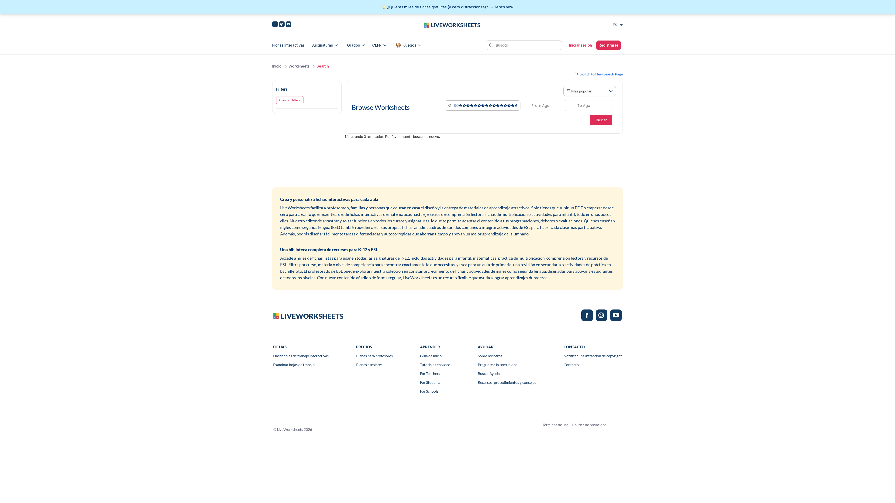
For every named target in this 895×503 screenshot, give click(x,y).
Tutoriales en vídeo (435, 364)
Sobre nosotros (490, 355)
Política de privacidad (589, 424)
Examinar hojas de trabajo (294, 364)
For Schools (429, 391)
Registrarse (609, 45)
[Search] (491, 45)
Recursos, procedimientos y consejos (507, 382)
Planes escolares (369, 364)
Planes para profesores (374, 355)
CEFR (377, 45)
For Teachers (430, 373)
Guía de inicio (431, 355)
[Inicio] (452, 24)
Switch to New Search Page (601, 74)
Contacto (571, 364)
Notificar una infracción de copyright (593, 355)
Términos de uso (555, 424)
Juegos (409, 45)
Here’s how (503, 7)
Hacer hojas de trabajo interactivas (301, 355)
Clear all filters (289, 100)
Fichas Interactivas (288, 45)
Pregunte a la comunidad (497, 364)
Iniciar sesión (580, 45)
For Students (430, 382)
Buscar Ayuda (489, 373)
